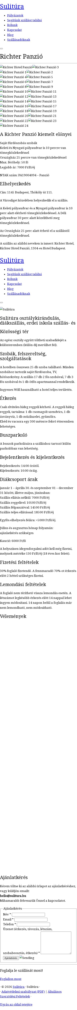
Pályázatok (15, 15)
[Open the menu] (1, 48)
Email (8, 919)
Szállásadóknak (18, 39)
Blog (10, 35)
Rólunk (12, 25)
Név (7, 914)
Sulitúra (12, 6)
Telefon (9, 924)
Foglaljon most (10, 979)
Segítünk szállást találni (24, 20)
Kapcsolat (14, 30)
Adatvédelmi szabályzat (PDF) (23, 991)
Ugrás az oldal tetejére (16, 1004)
